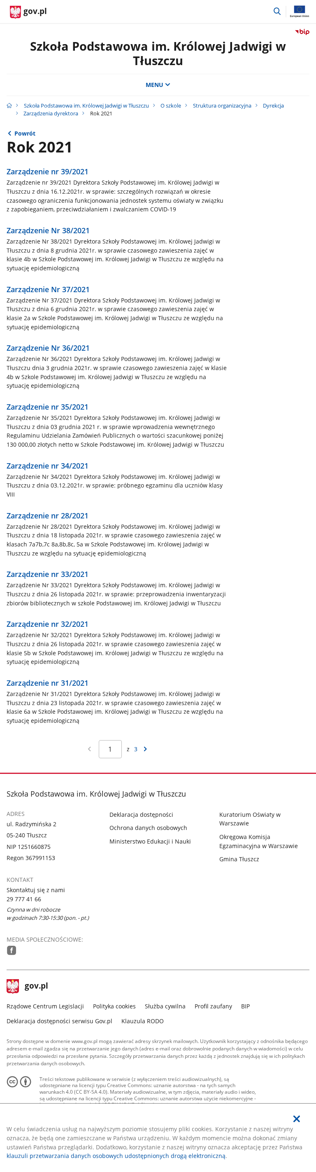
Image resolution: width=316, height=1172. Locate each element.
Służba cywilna (165, 1006)
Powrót (24, 133)
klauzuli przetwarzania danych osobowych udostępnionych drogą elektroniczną (116, 1156)
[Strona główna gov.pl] (9, 105)
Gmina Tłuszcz (239, 859)
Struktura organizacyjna (222, 105)
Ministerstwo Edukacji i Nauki (150, 841)
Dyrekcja (273, 105)
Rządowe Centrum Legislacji (45, 1006)
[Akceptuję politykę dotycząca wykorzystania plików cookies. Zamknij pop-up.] (297, 1119)
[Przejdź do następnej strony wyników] (145, 749)
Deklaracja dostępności (141, 814)
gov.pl (36, 986)
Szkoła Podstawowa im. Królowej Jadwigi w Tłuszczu (158, 53)
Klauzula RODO (142, 1021)
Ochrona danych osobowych (148, 828)
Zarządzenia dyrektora (50, 113)
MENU (154, 85)
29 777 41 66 (24, 899)
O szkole (170, 105)
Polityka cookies (114, 1006)
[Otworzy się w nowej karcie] (12, 950)
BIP (245, 1006)
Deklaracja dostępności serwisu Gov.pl (59, 1021)
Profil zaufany (213, 1006)
